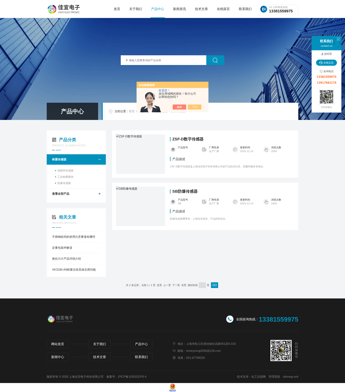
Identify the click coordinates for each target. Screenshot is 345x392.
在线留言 (223, 9)
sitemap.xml (290, 376)
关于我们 (135, 9)
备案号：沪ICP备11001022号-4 (126, 376)
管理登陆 (274, 376)
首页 (117, 9)
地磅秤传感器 (65, 170)
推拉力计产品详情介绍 (66, 258)
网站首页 (57, 344)
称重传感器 (59, 159)
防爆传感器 (64, 183)
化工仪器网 (258, 376)
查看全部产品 (60, 193)
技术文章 (201, 9)
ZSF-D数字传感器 (188, 139)
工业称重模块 (65, 176)
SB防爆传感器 (185, 191)
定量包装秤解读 (62, 247)
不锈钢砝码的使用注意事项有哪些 (73, 236)
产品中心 (157, 9)
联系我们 (245, 9)
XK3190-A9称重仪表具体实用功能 (74, 269)
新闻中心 (57, 357)
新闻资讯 (179, 9)
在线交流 (328, 62)
